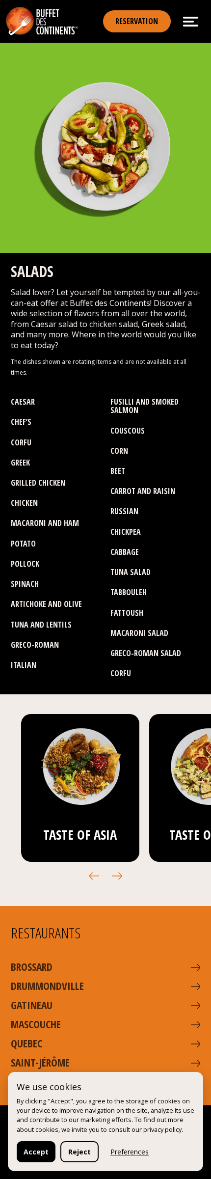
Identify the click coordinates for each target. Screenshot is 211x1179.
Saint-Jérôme (40, 1062)
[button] (94, 876)
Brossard (32, 967)
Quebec (26, 1043)
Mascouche (36, 1024)
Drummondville (47, 986)
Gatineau (32, 1005)
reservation (136, 21)
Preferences (129, 1151)
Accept (36, 1151)
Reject (79, 1151)
